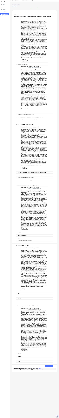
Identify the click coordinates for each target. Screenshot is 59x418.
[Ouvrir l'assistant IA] (57, 416)
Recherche (4, 9)
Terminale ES (16, 0)
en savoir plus (39, 368)
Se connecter (5, 11)
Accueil (4, 4)
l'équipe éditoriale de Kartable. (23, 12)
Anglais (20, 0)
